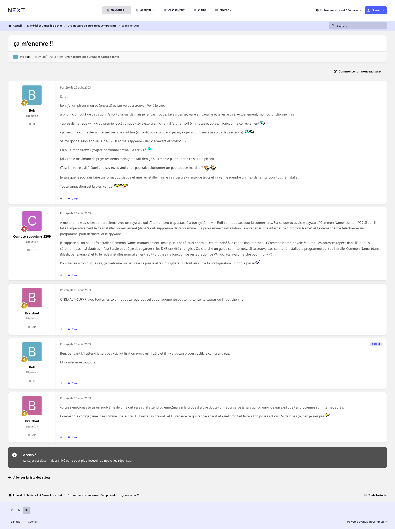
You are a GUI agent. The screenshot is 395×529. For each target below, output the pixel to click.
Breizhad (32, 313)
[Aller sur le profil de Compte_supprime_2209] (32, 221)
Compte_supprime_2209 (32, 236)
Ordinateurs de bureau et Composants (91, 57)
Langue (16, 521)
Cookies (33, 521)
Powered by (367, 521)
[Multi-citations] (61, 198)
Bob (28, 57)
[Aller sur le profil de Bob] (15, 57)
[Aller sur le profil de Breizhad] (32, 297)
